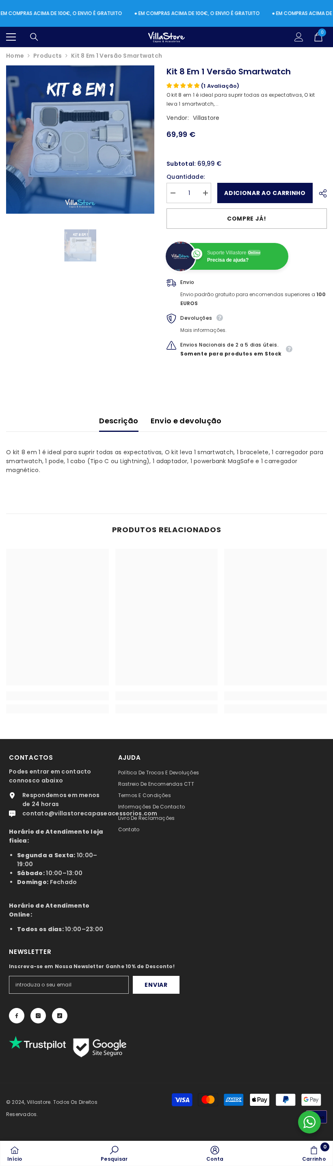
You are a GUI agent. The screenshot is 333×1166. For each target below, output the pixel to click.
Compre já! (246, 219)
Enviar (156, 985)
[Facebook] (16, 1015)
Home (15, 56)
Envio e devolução (186, 421)
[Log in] (298, 37)
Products (47, 56)
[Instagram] (38, 1015)
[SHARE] (320, 193)
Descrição (118, 421)
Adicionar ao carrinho (265, 193)
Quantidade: (185, 177)
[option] (80, 139)
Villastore (206, 118)
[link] (57, 695)
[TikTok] (59, 1015)
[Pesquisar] (34, 37)
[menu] (11, 37)
